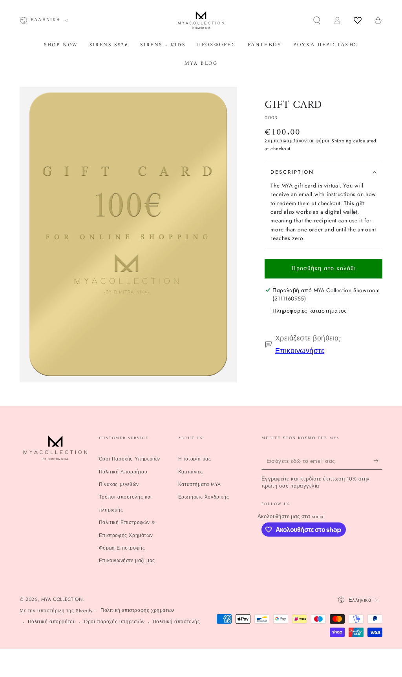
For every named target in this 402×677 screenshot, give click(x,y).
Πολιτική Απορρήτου (123, 471)
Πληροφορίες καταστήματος (309, 311)
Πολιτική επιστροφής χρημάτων (137, 610)
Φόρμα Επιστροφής (122, 547)
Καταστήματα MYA (199, 484)
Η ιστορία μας (194, 458)
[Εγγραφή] (377, 460)
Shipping (341, 140)
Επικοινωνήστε (300, 351)
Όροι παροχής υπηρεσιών (114, 622)
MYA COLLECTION (61, 599)
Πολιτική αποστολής (176, 622)
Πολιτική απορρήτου (52, 622)
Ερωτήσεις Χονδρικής (203, 496)
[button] (317, 20)
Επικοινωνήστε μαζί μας (127, 560)
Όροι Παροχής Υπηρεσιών (129, 458)
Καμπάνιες (190, 471)
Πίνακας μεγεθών (119, 484)
